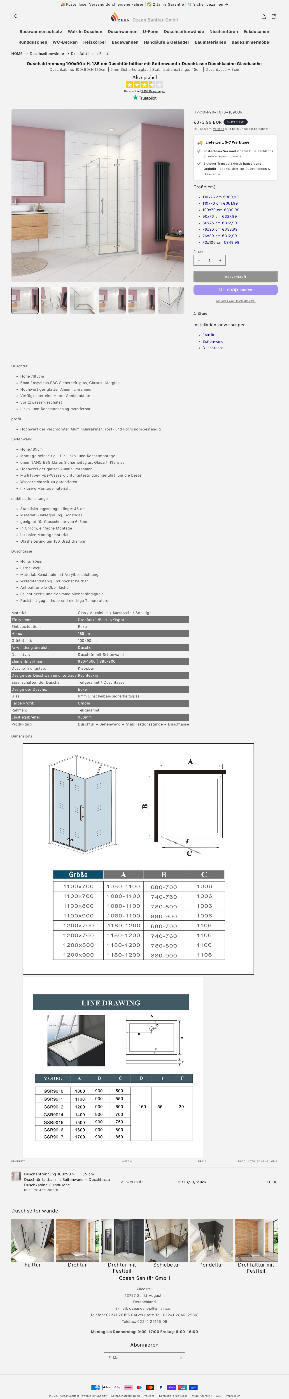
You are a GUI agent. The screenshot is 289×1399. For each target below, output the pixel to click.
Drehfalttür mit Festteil (91, 53)
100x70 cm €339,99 (221, 210)
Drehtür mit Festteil (122, 1268)
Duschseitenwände (47, 53)
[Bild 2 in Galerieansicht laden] (54, 300)
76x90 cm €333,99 (220, 229)
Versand (218, 128)
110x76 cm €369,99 (221, 197)
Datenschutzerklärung (125, 1395)
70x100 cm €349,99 (221, 242)
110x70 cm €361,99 (220, 203)
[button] (16, 16)
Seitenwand (213, 341)
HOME (17, 53)
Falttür (208, 335)
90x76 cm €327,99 (220, 216)
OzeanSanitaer (69, 1395)
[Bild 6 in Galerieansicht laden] (171, 300)
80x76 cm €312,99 (220, 223)
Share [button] (202, 313)
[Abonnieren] (180, 1357)
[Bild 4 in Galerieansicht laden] (112, 300)
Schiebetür (166, 1265)
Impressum (233, 1395)
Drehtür (77, 1265)
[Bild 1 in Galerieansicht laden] (24, 300)
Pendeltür (211, 1265)
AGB (218, 1395)
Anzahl (198, 251)
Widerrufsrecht (202, 1395)
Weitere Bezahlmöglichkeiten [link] (236, 300)
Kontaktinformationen (173, 1395)
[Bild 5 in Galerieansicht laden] (141, 300)
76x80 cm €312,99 (220, 236)
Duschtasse (213, 347)
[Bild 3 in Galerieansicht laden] (83, 300)
